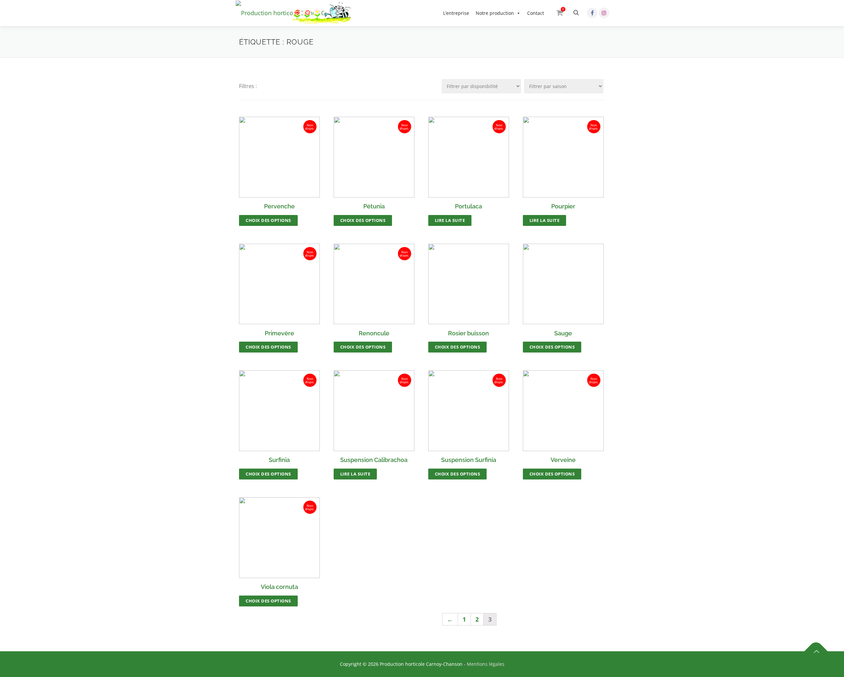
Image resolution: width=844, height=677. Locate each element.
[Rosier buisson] (468, 284)
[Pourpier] (563, 157)
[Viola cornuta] (279, 537)
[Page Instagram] (604, 12)
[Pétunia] (374, 157)
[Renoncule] (374, 284)
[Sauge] (563, 284)
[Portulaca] (468, 157)
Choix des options (268, 220)
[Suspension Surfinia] (468, 410)
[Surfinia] (279, 410)
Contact (535, 13)
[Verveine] (563, 410)
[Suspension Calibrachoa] (374, 410)
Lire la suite (450, 220)
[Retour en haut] (816, 651)
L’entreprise (456, 13)
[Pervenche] (279, 157)
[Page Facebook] (592, 12)
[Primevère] (279, 284)
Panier (563, 9)
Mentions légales (485, 664)
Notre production (495, 13)
